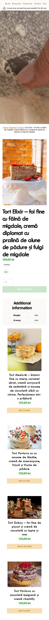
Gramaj (7, 264)
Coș (44, 3)
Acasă (7, 3)
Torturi (20, 127)
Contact (37, 3)
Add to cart (24, 289)
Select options (24, 546)
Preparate (16, 3)
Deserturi (13, 127)
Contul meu (27, 3)
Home (5, 127)
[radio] (6, 271)
